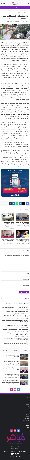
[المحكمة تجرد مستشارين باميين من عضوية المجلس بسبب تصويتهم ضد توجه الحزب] (7, 217)
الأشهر (15, 350)
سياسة (19, 12)
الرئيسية (26, 12)
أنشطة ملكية (26, 421)
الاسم (27, 273)
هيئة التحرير (24, 21)
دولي (28, 423)
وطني (27, 427)
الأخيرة (25, 350)
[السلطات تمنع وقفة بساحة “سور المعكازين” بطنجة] (24, 357)
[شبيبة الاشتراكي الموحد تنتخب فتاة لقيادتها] (22, 217)
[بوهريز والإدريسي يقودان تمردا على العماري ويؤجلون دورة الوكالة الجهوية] (22, 234)
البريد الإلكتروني (25, 279)
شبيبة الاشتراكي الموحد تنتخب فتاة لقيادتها (22, 222)
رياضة (28, 406)
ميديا (28, 411)
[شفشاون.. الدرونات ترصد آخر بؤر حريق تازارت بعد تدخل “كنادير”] (24, 363)
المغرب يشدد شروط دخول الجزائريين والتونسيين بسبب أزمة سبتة (11, 375)
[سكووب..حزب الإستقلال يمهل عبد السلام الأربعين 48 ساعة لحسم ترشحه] (7, 234)
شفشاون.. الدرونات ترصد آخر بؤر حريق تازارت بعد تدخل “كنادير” (14, 8)
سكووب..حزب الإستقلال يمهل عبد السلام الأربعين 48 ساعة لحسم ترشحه (8, 240)
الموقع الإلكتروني (25, 285)
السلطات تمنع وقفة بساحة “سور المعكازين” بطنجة (12, 356)
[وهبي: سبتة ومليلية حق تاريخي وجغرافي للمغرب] (24, 370)
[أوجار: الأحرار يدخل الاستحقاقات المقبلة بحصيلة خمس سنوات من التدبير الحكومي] (24, 382)
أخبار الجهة (26, 418)
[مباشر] (15, 3)
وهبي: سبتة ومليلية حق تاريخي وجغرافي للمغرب (10, 368)
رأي (28, 409)
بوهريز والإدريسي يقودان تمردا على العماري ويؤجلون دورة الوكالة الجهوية (22, 240)
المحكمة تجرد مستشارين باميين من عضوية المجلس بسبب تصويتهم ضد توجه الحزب (7, 223)
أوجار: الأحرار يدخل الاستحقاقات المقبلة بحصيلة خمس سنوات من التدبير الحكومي (10, 381)
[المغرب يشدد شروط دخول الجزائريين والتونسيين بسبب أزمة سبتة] (24, 376)
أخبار (22, 12)
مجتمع (27, 404)
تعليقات (5, 350)
